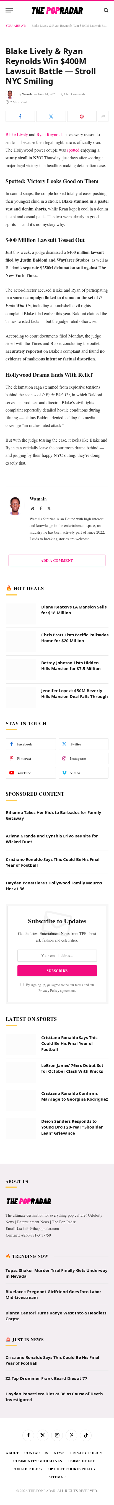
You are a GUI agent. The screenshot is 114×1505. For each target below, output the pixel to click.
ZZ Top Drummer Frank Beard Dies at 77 (46, 1497)
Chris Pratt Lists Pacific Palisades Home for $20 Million (74, 757)
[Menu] (9, 10)
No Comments (75, 213)
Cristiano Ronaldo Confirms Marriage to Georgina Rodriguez (74, 1215)
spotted (73, 269)
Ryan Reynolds (50, 254)
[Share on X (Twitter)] (51, 235)
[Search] (105, 10)
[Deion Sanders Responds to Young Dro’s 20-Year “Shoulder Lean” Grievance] (21, 1247)
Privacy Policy (48, 1110)
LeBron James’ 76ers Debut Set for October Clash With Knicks (72, 1187)
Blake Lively (17, 254)
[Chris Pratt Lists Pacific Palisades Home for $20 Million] (21, 761)
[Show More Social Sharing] (103, 235)
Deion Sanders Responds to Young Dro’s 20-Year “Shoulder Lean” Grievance (72, 1246)
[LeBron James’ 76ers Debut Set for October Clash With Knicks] (21, 1191)
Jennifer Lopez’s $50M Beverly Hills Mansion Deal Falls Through (74, 812)
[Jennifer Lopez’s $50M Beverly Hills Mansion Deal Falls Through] (21, 816)
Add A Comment (57, 679)
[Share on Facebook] (20, 235)
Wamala (27, 213)
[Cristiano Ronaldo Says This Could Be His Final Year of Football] (21, 1163)
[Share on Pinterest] (82, 235)
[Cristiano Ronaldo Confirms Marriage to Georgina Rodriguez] (21, 1219)
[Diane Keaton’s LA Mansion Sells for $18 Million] (21, 733)
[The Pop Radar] (57, 10)
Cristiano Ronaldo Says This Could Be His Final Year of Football (69, 1162)
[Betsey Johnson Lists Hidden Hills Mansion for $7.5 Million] (21, 789)
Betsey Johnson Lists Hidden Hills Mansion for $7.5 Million (71, 784)
